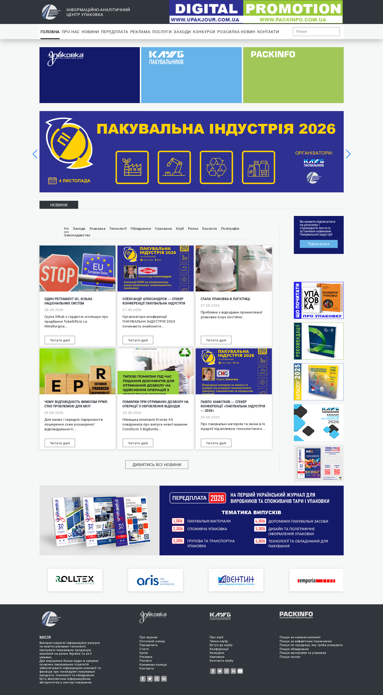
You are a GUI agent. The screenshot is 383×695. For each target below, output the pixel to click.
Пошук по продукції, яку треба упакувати (311, 645)
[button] (35, 154)
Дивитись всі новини (156, 464)
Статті (144, 649)
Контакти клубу (221, 660)
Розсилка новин (236, 31)
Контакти (268, 31)
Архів (143, 653)
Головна (50, 31)
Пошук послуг (290, 657)
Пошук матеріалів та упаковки (303, 653)
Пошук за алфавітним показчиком (306, 641)
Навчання (217, 657)
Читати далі (60, 340)
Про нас (71, 31)
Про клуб (216, 637)
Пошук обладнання (294, 649)
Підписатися (319, 244)
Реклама (140, 31)
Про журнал (148, 637)
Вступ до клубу (221, 645)
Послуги (162, 31)
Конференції (219, 649)
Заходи (182, 31)
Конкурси (204, 31)
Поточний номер (152, 641)
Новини (90, 31)
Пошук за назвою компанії (300, 637)
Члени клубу (219, 641)
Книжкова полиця (153, 664)
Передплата (114, 31)
